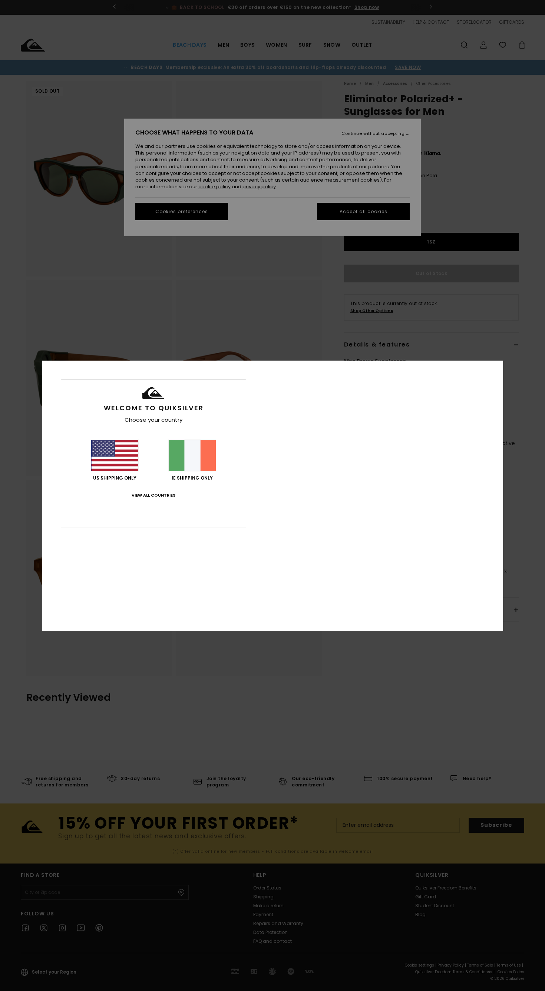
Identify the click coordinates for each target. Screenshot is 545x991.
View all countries (153, 495)
